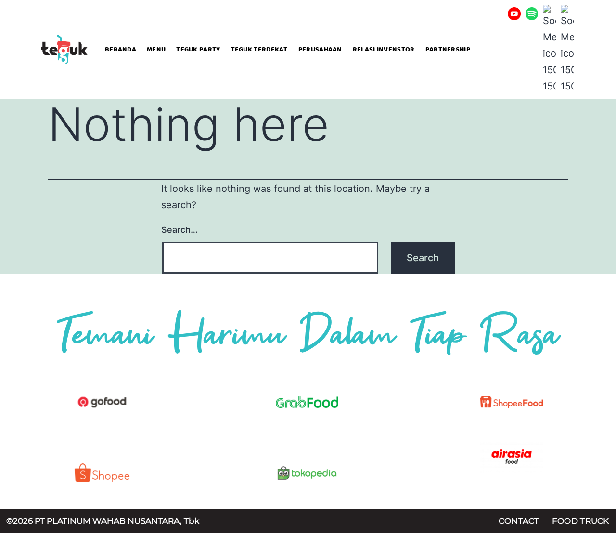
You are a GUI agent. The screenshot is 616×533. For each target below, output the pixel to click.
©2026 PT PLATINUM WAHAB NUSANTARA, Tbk (102, 521)
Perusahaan (320, 49)
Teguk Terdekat (259, 49)
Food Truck (580, 521)
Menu (156, 49)
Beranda (120, 49)
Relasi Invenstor (384, 49)
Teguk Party (198, 49)
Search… (179, 230)
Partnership (447, 49)
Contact (519, 521)
